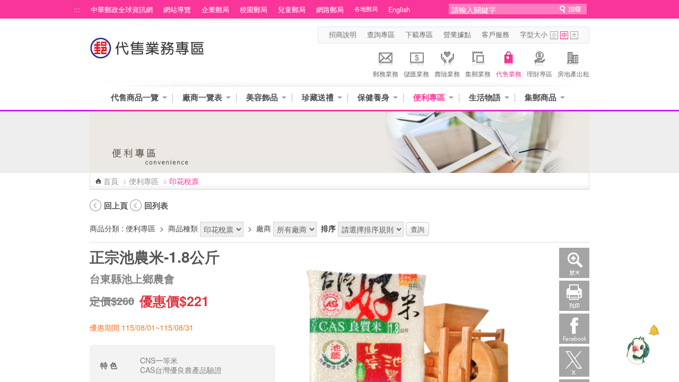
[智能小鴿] (636, 350)
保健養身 (373, 97)
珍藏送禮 (318, 97)
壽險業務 (447, 73)
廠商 (263, 228)
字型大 (574, 35)
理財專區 (539, 73)
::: (77, 9)
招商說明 (342, 34)
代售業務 (508, 73)
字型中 (564, 35)
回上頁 (116, 205)
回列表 (156, 205)
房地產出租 (573, 73)
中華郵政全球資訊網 (122, 9)
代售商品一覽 (135, 97)
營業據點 (457, 34)
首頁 (110, 181)
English (399, 9)
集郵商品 (540, 97)
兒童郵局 (292, 9)
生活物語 (485, 97)
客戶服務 (495, 34)
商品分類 (104, 228)
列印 (574, 296)
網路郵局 (330, 9)
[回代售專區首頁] (147, 53)
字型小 (554, 35)
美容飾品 (262, 97)
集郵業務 (478, 73)
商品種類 (183, 228)
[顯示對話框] (653, 330)
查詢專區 (381, 34)
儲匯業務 (416, 73)
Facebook (574, 329)
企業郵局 (215, 9)
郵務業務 (385, 73)
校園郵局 (253, 9)
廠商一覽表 (202, 97)
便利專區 (429, 97)
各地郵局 (366, 9)
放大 (574, 263)
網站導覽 (177, 9)
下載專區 (419, 34)
